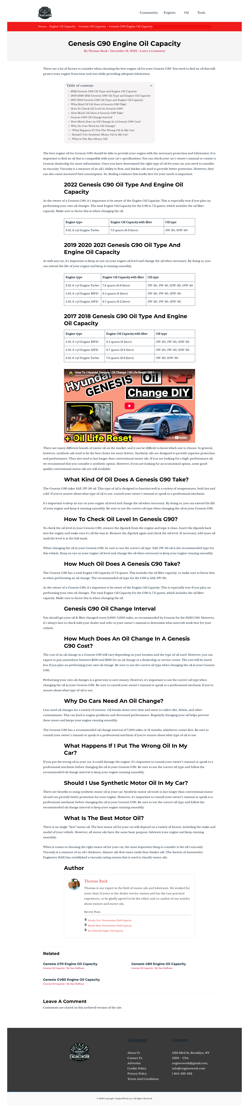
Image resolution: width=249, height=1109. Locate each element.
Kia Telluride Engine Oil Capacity (105, 931)
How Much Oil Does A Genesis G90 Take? (97, 113)
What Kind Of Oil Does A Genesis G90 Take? (99, 104)
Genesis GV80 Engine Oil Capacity (71, 980)
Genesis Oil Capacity (54, 968)
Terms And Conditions (143, 1079)
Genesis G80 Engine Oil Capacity (158, 964)
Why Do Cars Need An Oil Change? (93, 126)
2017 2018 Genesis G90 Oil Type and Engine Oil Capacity (107, 100)
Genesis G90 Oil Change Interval (91, 117)
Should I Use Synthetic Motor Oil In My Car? (100, 134)
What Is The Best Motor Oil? (90, 139)
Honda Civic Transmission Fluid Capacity (109, 920)
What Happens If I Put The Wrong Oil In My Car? (103, 130)
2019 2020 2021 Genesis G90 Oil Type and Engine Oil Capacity (111, 95)
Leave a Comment (152, 51)
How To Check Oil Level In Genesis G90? (97, 108)
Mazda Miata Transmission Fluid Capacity (110, 925)
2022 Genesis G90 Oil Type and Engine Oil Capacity (104, 91)
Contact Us (134, 1058)
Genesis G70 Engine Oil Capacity (70, 964)
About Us (133, 1053)
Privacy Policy (137, 1073)
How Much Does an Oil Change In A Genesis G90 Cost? (106, 121)
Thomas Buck (96, 881)
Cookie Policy (136, 1068)
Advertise (134, 1063)
